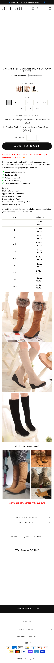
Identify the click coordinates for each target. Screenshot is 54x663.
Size (27, 98)
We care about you (27, 637)
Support (27, 622)
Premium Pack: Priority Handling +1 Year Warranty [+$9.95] (28, 129)
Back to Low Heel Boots (29, 609)
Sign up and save (27, 629)
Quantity (19, 138)
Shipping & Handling (27, 517)
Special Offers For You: (27, 116)
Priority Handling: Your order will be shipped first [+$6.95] (28, 121)
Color (27, 83)
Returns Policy (27, 522)
